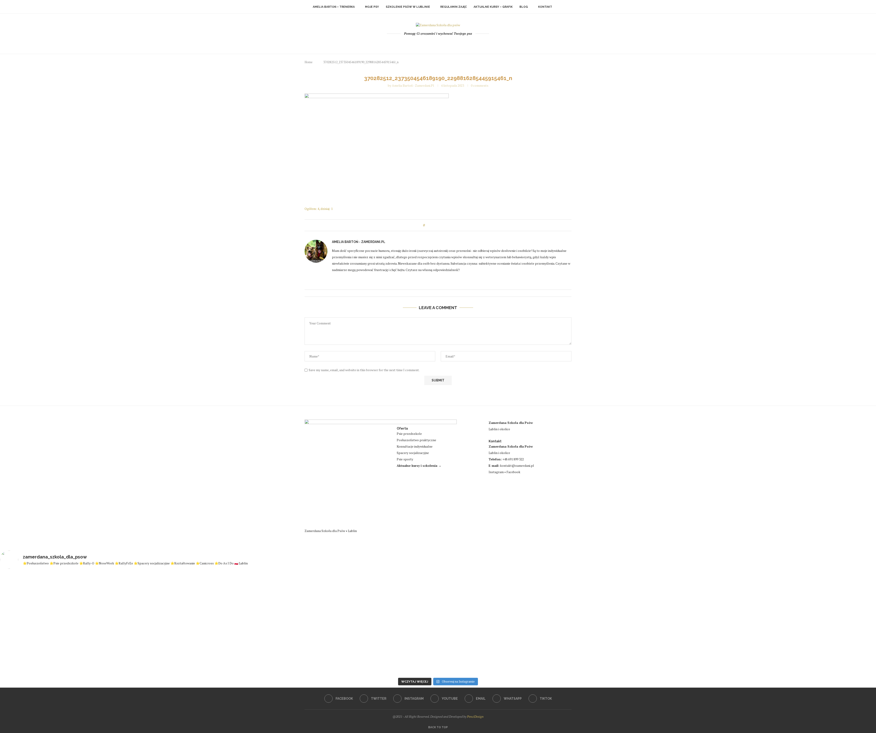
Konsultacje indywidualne (415, 446)
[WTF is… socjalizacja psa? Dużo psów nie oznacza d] (804, 619)
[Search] (561, 6)
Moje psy (372, 6)
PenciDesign (475, 716)
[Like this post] (427, 225)
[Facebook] (419, 43)
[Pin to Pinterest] (442, 225)
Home (309, 62)
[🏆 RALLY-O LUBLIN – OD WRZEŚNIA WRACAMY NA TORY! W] (72, 622)
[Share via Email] (447, 225)
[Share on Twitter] (437, 225)
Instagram (496, 472)
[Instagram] (432, 43)
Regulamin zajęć (453, 6)
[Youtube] (438, 43)
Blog (523, 6)
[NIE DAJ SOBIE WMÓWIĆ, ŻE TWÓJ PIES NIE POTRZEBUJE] (218, 624)
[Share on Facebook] (432, 225)
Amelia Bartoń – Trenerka (334, 6)
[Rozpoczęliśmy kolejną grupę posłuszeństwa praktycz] (658, 583)
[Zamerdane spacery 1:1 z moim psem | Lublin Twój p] (511, 622)
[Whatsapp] (450, 43)
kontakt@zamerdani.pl (517, 465)
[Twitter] (426, 43)
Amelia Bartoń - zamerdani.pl (413, 85)
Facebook (513, 472)
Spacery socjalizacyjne (413, 453)
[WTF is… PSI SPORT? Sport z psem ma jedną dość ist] (365, 624)
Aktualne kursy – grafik (493, 6)
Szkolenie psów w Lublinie (408, 6)
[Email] (444, 43)
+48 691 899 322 (513, 459)
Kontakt (545, 6)
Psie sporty (405, 459)
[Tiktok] (456, 43)
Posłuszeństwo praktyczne (416, 440)
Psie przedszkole (409, 433)
